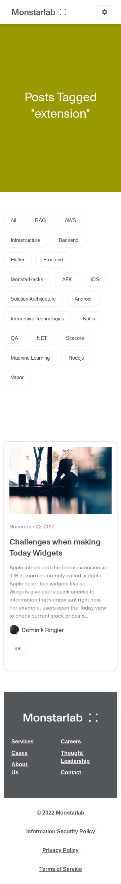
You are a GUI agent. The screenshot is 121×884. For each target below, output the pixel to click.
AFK (67, 279)
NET (42, 338)
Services (22, 741)
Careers (71, 741)
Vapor (17, 377)
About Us (20, 768)
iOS (95, 279)
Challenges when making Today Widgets (54, 547)
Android (83, 299)
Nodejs (76, 358)
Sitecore (75, 338)
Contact (71, 772)
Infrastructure (25, 240)
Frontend (53, 259)
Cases (19, 753)
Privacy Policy (60, 850)
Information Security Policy (60, 831)
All (13, 220)
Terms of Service (60, 869)
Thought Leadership (75, 757)
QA (14, 338)
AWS (70, 220)
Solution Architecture (33, 299)
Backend (68, 240)
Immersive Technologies (37, 318)
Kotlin (89, 318)
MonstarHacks (27, 279)
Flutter (18, 259)
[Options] (104, 12)
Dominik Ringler (43, 630)
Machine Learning (30, 358)
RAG (40, 220)
